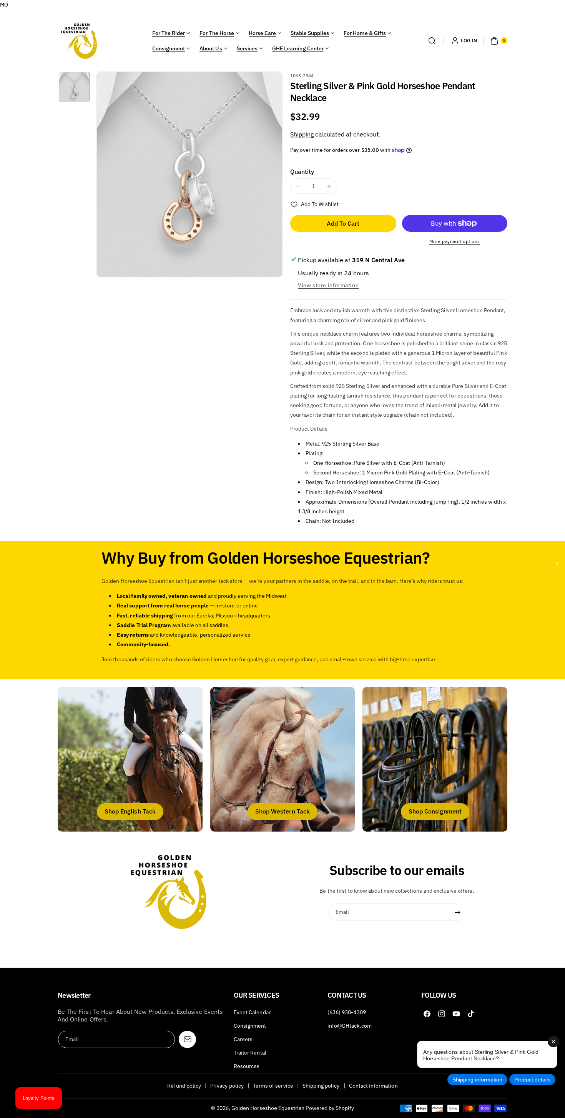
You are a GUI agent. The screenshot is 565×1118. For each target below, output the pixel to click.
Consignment (168, 48)
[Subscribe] (457, 912)
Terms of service (273, 1085)
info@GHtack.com (349, 1025)
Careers (243, 1039)
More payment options (454, 241)
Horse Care (262, 33)
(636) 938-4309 (346, 1012)
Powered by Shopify (330, 1108)
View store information (328, 285)
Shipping (302, 134)
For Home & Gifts (365, 33)
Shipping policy (321, 1085)
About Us (210, 48)
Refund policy (184, 1085)
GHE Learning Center (298, 48)
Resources (246, 1066)
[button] (432, 41)
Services (247, 48)
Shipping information (477, 1079)
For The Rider (168, 33)
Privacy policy (227, 1085)
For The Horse (216, 33)
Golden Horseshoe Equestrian (267, 1108)
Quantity (302, 171)
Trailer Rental (250, 1052)
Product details (532, 1079)
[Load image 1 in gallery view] (74, 87)
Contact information (373, 1085)
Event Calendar (252, 1012)
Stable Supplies (310, 33)
